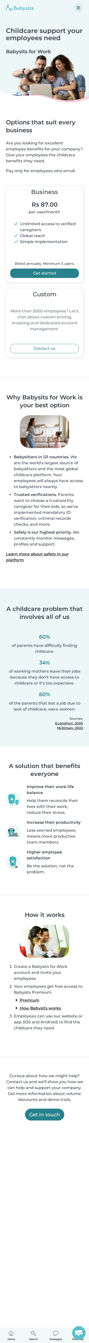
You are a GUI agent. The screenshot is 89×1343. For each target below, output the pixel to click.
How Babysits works (40, 1008)
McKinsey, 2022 (70, 728)
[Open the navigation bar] (78, 7)
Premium (29, 1000)
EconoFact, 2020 (69, 723)
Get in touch (44, 1115)
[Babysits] (20, 7)
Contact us (44, 348)
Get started (44, 273)
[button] (79, 1333)
